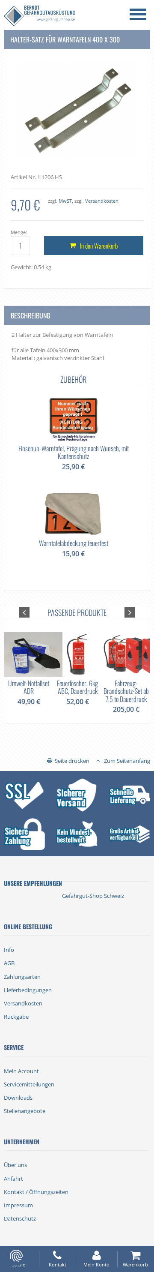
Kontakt (57, 1264)
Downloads (18, 1097)
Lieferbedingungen (28, 990)
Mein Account (21, 1071)
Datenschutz (20, 1218)
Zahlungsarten (22, 977)
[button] (24, 612)
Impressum (18, 1205)
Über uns (15, 1165)
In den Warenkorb (99, 245)
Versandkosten (101, 201)
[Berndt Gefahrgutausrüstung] (39, 17)
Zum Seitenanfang (127, 761)
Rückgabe (16, 1016)
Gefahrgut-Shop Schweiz (93, 896)
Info (9, 950)
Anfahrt (13, 1178)
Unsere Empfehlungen (33, 883)
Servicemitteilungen (29, 1084)
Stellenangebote (24, 1111)
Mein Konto (96, 1264)
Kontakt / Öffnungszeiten (36, 1192)
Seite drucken (72, 761)
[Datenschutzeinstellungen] (16, 1256)
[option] (73, 476)
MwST (65, 201)
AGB (9, 963)
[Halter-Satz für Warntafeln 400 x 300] (77, 110)
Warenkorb (135, 1264)
